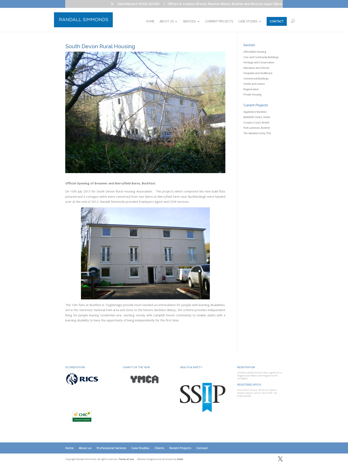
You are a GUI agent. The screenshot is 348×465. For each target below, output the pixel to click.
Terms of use (126, 459)
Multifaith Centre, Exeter (256, 117)
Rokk (180, 459)
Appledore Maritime (255, 112)
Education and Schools (256, 68)
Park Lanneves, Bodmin (256, 128)
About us (167, 21)
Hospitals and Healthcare (257, 73)
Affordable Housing (254, 51)
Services (189, 21)
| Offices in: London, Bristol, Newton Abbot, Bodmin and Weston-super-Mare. (223, 4)
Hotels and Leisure (254, 84)
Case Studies (247, 21)
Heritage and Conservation (258, 62)
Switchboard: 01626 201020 (138, 4)
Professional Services (111, 448)
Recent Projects (180, 448)
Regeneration (251, 89)
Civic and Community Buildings (261, 57)
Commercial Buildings (255, 78)
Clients (159, 448)
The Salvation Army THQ (257, 133)
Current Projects (219, 21)
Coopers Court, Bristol (256, 122)
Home (150, 21)
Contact (277, 21)
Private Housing (252, 94)
